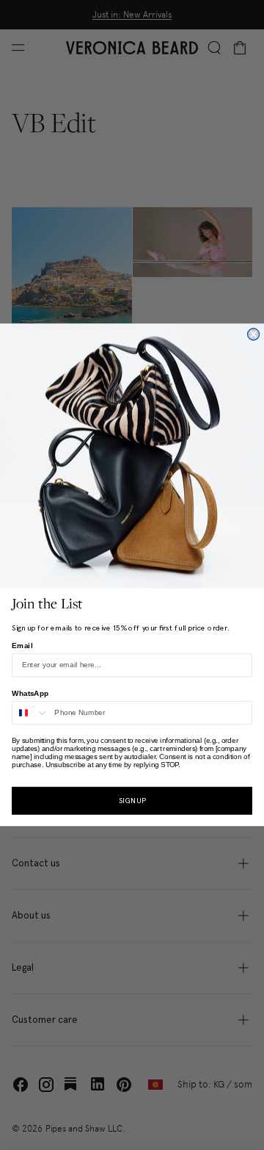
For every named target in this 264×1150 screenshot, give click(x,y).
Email (22, 645)
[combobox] (30, 713)
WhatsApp (30, 693)
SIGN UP (132, 801)
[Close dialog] (254, 334)
